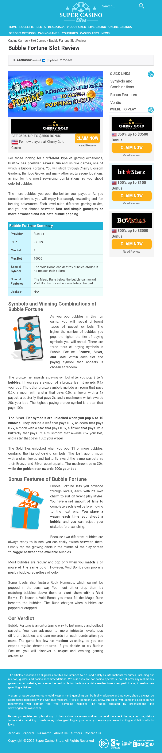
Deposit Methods (22, 33)
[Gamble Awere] (127, 743)
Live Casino (97, 27)
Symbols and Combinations (122, 84)
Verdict (116, 102)
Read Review (87, 145)
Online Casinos (120, 27)
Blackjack (56, 27)
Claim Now (87, 138)
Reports (29, 733)
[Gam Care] (115, 743)
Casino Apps (89, 33)
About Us (61, 733)
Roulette (26, 27)
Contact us (93, 733)
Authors (76, 733)
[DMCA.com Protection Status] (143, 743)
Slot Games (38, 40)
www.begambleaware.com (24, 708)
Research (44, 733)
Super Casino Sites (49, 741)
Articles (14, 733)
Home (13, 27)
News (105, 33)
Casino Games (48, 33)
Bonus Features (123, 94)
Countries (70, 33)
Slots (41, 27)
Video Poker (76, 27)
